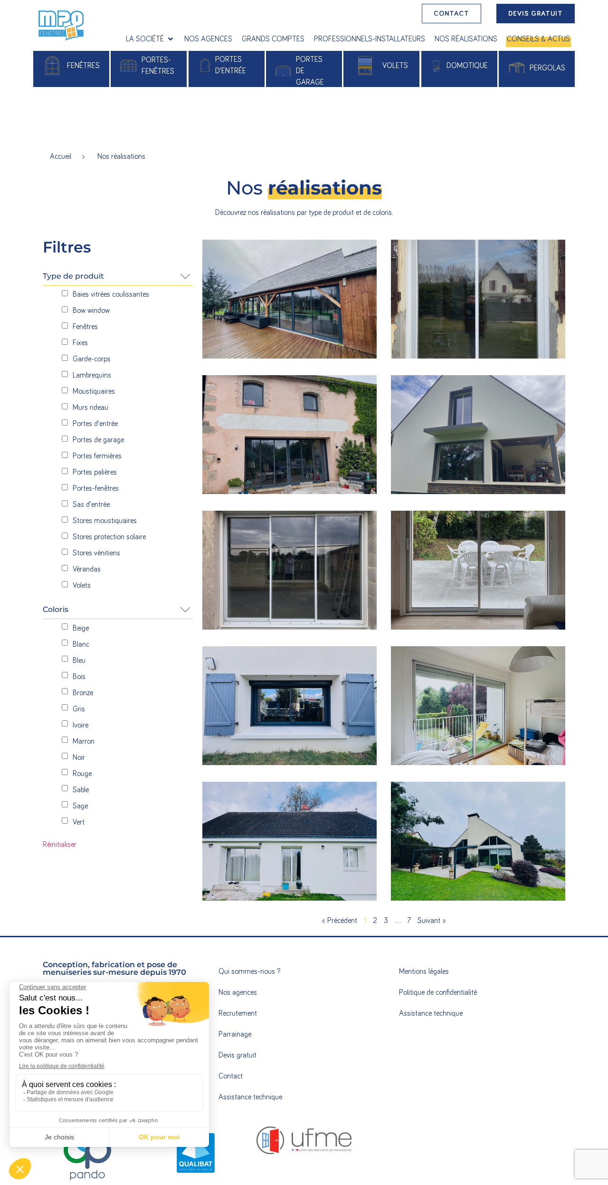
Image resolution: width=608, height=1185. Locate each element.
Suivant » (432, 920)
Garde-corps (92, 359)
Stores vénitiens (96, 553)
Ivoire (80, 725)
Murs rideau (90, 407)
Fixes (80, 343)
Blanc (81, 644)
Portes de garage (310, 71)
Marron (84, 741)
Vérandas (87, 569)
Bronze (83, 693)
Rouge (82, 773)
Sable (81, 790)
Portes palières (95, 472)
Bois (79, 676)
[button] (150, 39)
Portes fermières (97, 456)
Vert (79, 822)
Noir (79, 757)
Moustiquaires (94, 391)
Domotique (467, 65)
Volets (395, 65)
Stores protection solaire (109, 537)
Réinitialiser (59, 844)
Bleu (79, 660)
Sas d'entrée (91, 504)
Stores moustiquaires (105, 521)
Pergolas (547, 68)
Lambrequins (92, 375)
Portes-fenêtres (96, 488)
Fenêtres (85, 326)
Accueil (60, 156)
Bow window (91, 310)
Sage (80, 806)
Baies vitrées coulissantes (111, 294)
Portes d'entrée (95, 423)
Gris (79, 709)
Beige (81, 628)
